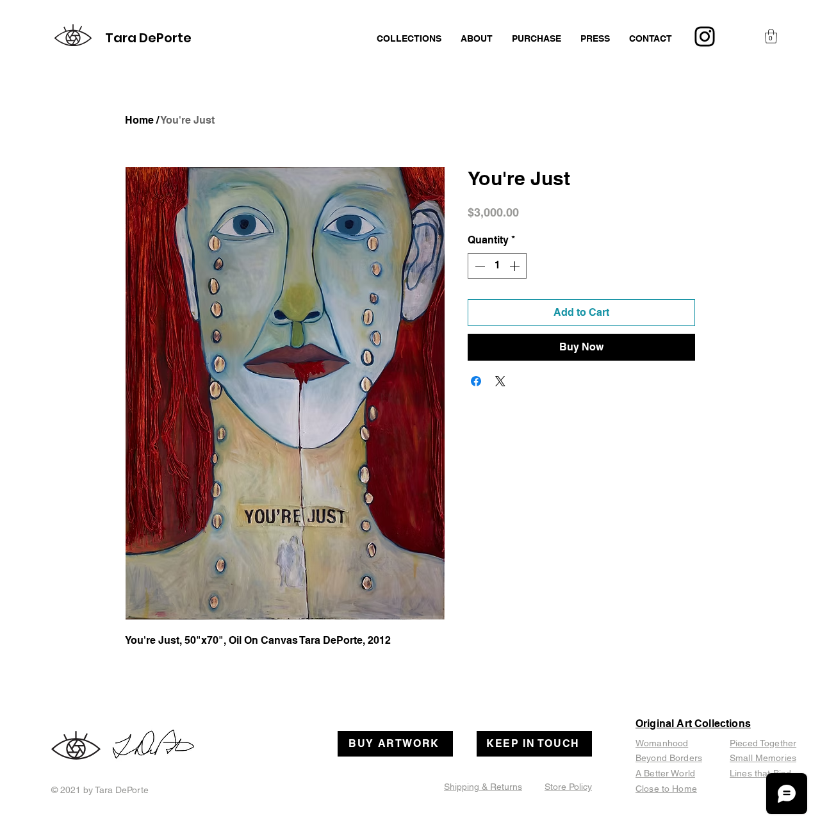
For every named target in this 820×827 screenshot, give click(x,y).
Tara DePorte (148, 38)
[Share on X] (500, 381)
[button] (771, 36)
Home (139, 120)
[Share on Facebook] (476, 381)
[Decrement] (479, 266)
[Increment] (516, 266)
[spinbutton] (497, 266)
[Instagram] (704, 36)
